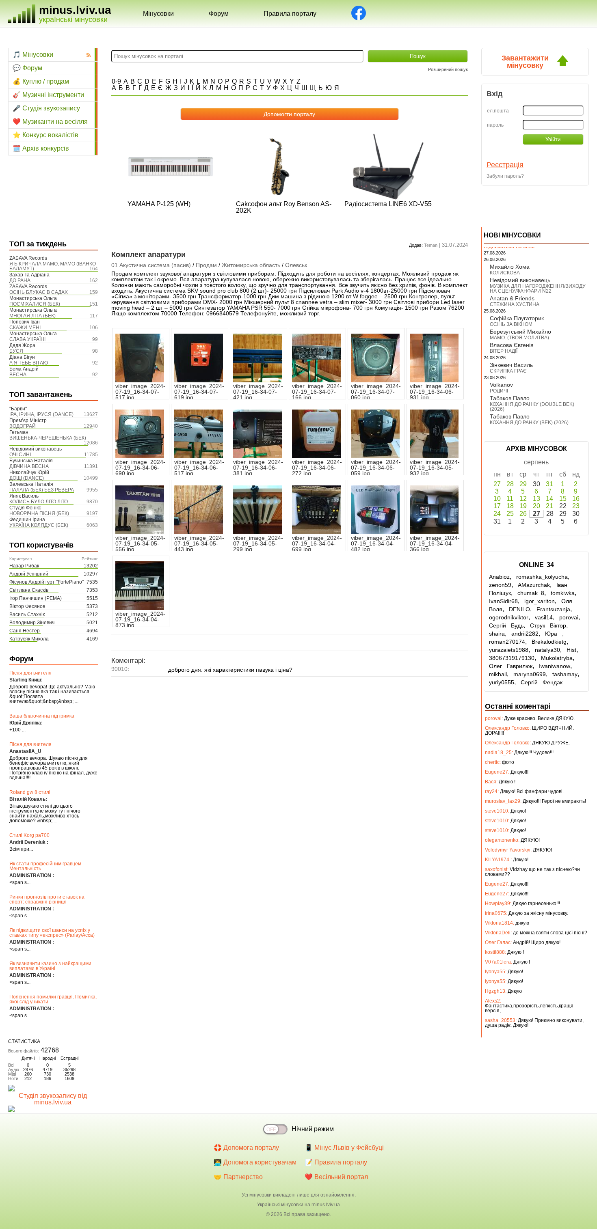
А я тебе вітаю (28, 363)
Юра (553, 633)
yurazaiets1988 (508, 650)
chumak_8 (530, 593)
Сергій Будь (506, 625)
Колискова (505, 273)
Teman (430, 245)
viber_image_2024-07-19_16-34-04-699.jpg (317, 543)
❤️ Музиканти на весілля (50, 121)
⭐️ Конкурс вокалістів (45, 135)
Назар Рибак (24, 566)
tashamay (565, 674)
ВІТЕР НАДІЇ (503, 351)
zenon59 (500, 585)
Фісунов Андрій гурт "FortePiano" (46, 582)
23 (576, 505)
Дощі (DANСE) (26, 478)
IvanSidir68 (503, 601)
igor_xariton (539, 601)
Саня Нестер (24, 631)
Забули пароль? (505, 176)
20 (536, 505)
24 (497, 513)
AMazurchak (534, 585)
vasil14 (544, 617)
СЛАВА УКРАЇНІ (27, 339)
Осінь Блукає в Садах (38, 292)
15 (563, 498)
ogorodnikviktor (508, 617)
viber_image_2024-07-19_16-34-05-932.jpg (435, 468)
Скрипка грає (508, 371)
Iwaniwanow (554, 666)
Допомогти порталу (289, 114)
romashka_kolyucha (542, 577)
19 (523, 505)
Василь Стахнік (27, 614)
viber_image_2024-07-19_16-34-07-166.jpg (317, 392)
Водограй (22, 426)
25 (510, 513)
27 (497, 484)
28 (510, 484)
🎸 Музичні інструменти (48, 94)
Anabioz (499, 577)
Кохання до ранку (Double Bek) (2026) (532, 406)
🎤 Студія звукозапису (46, 108)
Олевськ (296, 265)
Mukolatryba (557, 658)
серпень (536, 462)
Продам (206, 265)
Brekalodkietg (549, 641)
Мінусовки (158, 13)
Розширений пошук (448, 69)
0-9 (116, 81)
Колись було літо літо (38, 502)
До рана (19, 280)
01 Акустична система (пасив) (151, 265)
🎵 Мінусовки (33, 54)
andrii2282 (525, 633)
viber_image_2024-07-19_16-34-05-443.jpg (199, 543)
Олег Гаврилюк (510, 666)
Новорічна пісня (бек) (39, 513)
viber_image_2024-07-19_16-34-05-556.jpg (140, 543)
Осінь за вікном (511, 324)
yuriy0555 (501, 682)
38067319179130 (511, 658)
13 (536, 498)
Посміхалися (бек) (34, 304)
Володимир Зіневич (31, 622)
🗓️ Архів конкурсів (41, 148)
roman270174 (507, 641)
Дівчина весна (29, 466)
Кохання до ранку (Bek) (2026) (529, 422)
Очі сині (20, 454)
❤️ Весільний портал (336, 1176)
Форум (219, 13)
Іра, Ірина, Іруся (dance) (41, 414)
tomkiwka (563, 593)
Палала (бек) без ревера (41, 490)
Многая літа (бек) (32, 316)
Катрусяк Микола (29, 639)
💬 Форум (27, 68)
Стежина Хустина (514, 304)
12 (523, 498)
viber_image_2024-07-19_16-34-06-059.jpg (376, 468)
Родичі (499, 391)
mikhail (498, 674)
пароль (495, 125)
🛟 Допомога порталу (246, 1147)
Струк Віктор (548, 625)
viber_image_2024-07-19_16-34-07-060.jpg (376, 392)
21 (549, 505)
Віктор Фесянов (27, 606)
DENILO (519, 609)
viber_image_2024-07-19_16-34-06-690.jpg (140, 468)
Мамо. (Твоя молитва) (519, 338)
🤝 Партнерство (238, 1176)
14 (549, 498)
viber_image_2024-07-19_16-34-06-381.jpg (258, 468)
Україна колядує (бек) (38, 525)
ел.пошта (498, 110)
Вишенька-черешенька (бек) (47, 438)
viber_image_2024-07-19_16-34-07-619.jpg (199, 392)
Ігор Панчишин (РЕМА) (35, 598)
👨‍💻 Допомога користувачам (255, 1162)
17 (497, 505)
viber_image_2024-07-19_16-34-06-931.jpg (435, 392)
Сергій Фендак (541, 682)
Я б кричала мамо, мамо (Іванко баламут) (52, 266)
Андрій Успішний (28, 574)
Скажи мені (25, 327)
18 (510, 505)
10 (497, 498)
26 (523, 513)
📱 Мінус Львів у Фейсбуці (344, 1147)
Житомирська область (251, 265)
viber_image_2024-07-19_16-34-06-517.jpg (199, 468)
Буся (16, 351)
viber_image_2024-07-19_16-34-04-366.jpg (435, 543)
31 (549, 484)
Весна (17, 374)
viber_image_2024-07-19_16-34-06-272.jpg (317, 468)
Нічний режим (313, 1129)
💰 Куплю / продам (41, 81)
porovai (568, 617)
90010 (119, 669)
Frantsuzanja (553, 609)
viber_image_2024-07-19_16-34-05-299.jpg (258, 543)
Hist (571, 650)
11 (509, 498)
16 (576, 498)
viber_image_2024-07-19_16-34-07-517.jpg (140, 392)
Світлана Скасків (28, 590)
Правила (290, 13)
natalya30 (547, 650)
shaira (497, 633)
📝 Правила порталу (336, 1162)
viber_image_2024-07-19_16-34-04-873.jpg (140, 619)
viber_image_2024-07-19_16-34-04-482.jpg (376, 543)
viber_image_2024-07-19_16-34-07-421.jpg (258, 392)
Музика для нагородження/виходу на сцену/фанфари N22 (538, 288)
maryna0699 (529, 674)
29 (523, 484)
